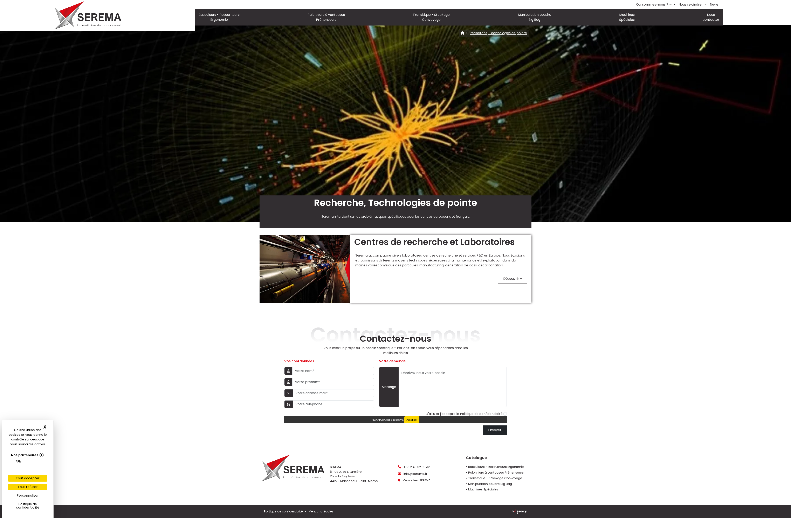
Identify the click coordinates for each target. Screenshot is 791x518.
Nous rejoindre (690, 4)
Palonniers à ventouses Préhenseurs (326, 17)
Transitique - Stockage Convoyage (431, 17)
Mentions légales (321, 511)
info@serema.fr (415, 474)
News (714, 4)
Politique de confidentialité (481, 413)
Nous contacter (711, 17)
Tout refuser (28, 486)
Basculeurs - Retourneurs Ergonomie (219, 17)
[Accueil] (463, 33)
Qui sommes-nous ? (652, 4)
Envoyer (494, 430)
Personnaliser (28, 495)
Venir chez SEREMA (416, 480)
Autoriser (411, 420)
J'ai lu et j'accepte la (464, 413)
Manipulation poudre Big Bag (534, 17)
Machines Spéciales (627, 17)
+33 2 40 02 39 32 (416, 467)
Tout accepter (28, 478)
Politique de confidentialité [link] (27, 506)
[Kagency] (519, 511)
